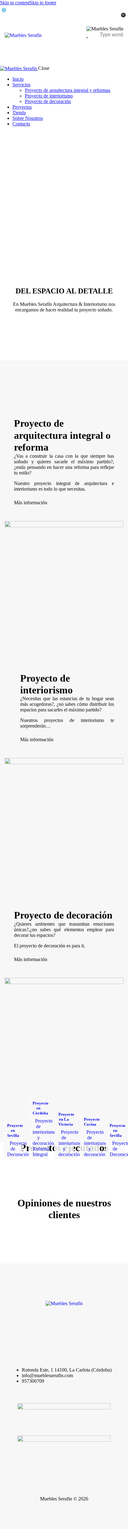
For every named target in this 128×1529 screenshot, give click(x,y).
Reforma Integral (41, 1151)
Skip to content (15, 2)
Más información (30, 502)
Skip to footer (43, 2)
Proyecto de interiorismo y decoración (44, 1132)
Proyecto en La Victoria (66, 1119)
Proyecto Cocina (92, 1122)
